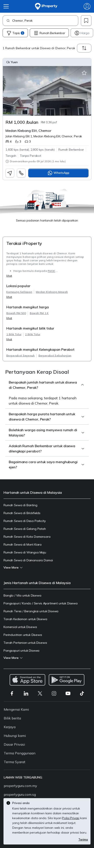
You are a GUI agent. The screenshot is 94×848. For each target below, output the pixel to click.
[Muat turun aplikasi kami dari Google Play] (66, 680)
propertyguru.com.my (20, 785)
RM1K (51, 270)
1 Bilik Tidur (13, 334)
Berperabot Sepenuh (20, 355)
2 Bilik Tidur (32, 334)
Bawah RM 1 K (39, 313)
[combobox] (45, 20)
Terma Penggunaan (19, 753)
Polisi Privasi (70, 818)
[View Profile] (47, 62)
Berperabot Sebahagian (54, 355)
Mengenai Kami (16, 709)
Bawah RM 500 (16, 313)
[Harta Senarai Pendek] (84, 73)
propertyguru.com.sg (20, 794)
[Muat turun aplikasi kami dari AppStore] (27, 680)
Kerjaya (10, 727)
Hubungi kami (15, 735)
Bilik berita (12, 718)
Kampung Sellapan (19, 291)
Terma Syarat (14, 762)
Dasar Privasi (14, 744)
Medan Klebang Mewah (52, 291)
